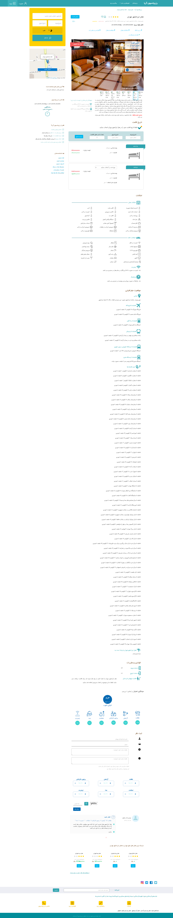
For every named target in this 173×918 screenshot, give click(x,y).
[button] (76, 77)
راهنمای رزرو (101, 906)
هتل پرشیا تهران (115, 853)
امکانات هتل (124, 30)
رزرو (133, 866)
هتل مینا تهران (97, 853)
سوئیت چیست (60, 160)
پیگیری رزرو (113, 3)
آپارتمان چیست (60, 163)
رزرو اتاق (138, 30)
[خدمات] (129, 903)
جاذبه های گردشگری (151, 896)
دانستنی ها (98, 896)
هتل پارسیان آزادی (146, 911)
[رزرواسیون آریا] (37, 3)
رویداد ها (109, 896)
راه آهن (104, 896)
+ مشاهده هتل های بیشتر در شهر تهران (80, 872)
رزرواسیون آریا (150, 3)
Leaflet (48, 77)
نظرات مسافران (134, 34)
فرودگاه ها (115, 896)
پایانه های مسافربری (124, 896)
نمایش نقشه (101, 21)
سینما (131, 896)
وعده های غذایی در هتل (58, 166)
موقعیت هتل (110, 30)
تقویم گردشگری (138, 896)
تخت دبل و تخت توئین (58, 169)
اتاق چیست (61, 157)
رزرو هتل (134, 3)
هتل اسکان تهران (133, 853)
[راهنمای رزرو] (101, 903)
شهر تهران (130, 9)
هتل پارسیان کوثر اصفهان (124, 911)
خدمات (129, 906)
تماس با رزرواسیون (44, 906)
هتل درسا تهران (79, 853)
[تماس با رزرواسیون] (44, 903)
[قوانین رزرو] (72, 903)
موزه (144, 896)
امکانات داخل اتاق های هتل (57, 172)
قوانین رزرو (72, 906)
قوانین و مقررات (94, 30)
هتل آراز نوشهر (136, 911)
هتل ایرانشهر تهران (122, 9)
